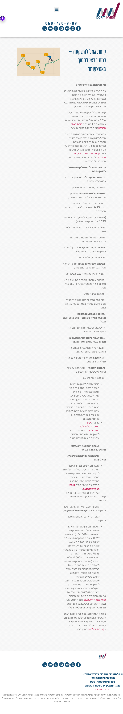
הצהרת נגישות (102, 689)
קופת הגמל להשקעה (95, 599)
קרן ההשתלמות (96, 629)
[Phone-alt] (44, 28)
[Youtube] (67, 28)
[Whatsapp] (55, 28)
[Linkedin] (61, 28)
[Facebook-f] (78, 28)
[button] (56, 9)
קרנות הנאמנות (91, 153)
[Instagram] (72, 28)
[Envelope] (50, 28)
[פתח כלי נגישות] (2, 18)
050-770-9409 (61, 23)
